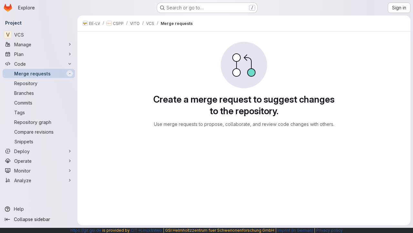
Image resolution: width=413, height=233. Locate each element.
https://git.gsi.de (85, 230)
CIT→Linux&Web (146, 230)
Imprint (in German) (295, 230)
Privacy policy (329, 230)
